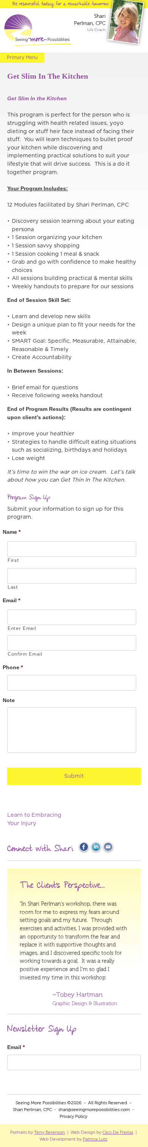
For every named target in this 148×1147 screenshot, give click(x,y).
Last (15, 587)
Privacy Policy (73, 1116)
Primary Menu (22, 57)
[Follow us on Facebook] (84, 852)
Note (11, 700)
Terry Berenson (49, 1132)
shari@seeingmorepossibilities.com (94, 1109)
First (15, 560)
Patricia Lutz (95, 1139)
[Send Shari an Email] (108, 852)
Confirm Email (27, 654)
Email (13, 600)
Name (13, 532)
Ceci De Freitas (117, 1132)
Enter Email (24, 628)
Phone (15, 667)
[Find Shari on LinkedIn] (96, 852)
